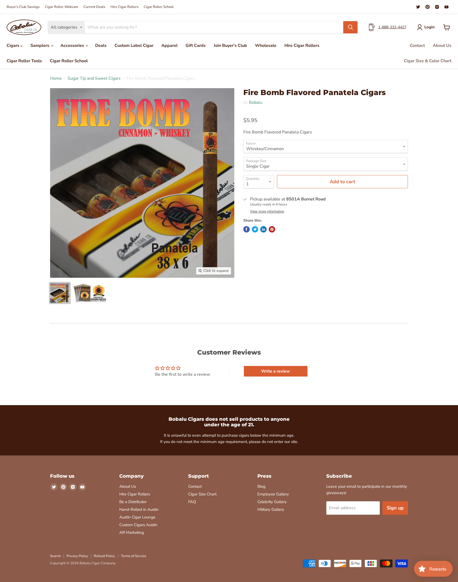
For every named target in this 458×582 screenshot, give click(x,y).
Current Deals (94, 7)
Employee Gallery (273, 494)
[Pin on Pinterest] (272, 229)
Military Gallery (270, 509)
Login (429, 27)
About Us (442, 45)
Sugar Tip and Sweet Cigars (94, 78)
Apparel (169, 45)
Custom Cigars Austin (138, 524)
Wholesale (265, 45)
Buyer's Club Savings (23, 7)
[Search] (350, 27)
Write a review (275, 371)
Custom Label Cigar (133, 45)
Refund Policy (104, 556)
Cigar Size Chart (202, 494)
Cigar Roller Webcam (61, 7)
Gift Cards (196, 45)
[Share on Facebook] (246, 229)
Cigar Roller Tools (24, 61)
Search (55, 556)
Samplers (40, 45)
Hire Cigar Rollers (124, 7)
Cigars (13, 45)
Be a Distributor (133, 501)
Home (56, 78)
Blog (261, 486)
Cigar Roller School (159, 7)
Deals (101, 45)
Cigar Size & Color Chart (427, 61)
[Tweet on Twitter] (255, 229)
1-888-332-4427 (392, 27)
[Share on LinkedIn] (263, 229)
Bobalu (255, 102)
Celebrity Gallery (272, 501)
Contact (417, 45)
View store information (267, 211)
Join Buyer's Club (230, 45)
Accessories (72, 45)
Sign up (395, 508)
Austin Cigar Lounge (137, 517)
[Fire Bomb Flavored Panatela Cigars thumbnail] (60, 293)
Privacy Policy (77, 556)
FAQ (192, 501)
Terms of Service (133, 556)
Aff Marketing (131, 532)
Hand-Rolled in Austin (139, 509)
